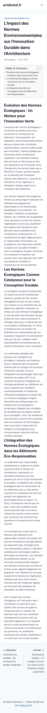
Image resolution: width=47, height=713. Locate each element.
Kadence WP (25, 705)
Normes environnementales (17, 18)
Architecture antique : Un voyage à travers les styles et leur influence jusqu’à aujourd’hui (35, 661)
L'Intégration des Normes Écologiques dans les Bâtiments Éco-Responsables (22, 91)
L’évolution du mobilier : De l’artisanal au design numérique (12, 657)
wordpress (11, 60)
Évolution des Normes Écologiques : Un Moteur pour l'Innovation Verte (23, 74)
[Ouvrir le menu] (41, 5)
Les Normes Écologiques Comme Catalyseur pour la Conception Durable (22, 81)
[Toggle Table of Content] (37, 68)
